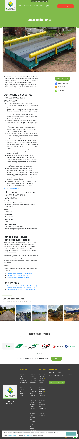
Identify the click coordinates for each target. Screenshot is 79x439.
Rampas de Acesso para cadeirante (42, 395)
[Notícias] (41, 6)
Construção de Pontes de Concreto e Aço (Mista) (22, 286)
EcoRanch (22, 386)
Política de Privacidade (11, 435)
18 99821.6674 (70, 374)
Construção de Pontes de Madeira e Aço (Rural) (21, 287)
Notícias (41, 5)
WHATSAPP (61, 90)
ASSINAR (55, 358)
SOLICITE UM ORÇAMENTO (65, 6)
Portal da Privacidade (27, 435)
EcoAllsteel (23, 376)
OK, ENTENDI (71, 434)
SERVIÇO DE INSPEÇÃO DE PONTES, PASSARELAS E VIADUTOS (33, 376)
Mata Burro (42, 408)
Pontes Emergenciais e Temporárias (18, 277)
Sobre (19, 5)
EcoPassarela (23, 374)
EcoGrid (22, 373)
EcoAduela (32, 382)
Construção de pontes (27, 6)
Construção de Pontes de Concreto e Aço (19, 273)
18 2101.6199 (70, 373)
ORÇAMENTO (61, 86)
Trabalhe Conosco (48, 6)
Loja (55, 6)
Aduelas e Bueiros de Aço (42, 400)
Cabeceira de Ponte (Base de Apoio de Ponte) (21, 289)
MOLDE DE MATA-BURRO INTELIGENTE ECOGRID (33, 399)
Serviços (35, 5)
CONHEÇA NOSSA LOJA (57, 382)
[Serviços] (35, 6)
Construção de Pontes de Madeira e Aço (19, 275)
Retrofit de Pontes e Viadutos (33, 413)
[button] (38, 353)
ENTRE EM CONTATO (62, 78)
